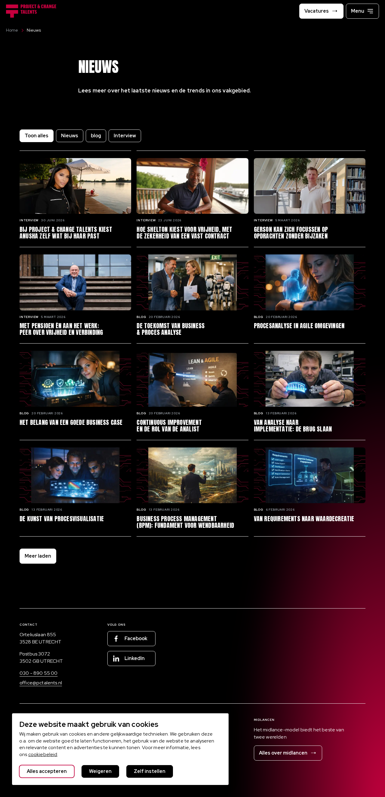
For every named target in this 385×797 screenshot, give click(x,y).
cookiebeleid (42, 754)
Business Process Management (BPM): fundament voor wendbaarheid (185, 522)
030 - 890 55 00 (38, 673)
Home (12, 30)
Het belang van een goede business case (71, 422)
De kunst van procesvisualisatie (62, 518)
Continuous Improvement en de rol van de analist (169, 425)
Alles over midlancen (283, 753)
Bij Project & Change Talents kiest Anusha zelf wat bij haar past (66, 232)
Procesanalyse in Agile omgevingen (299, 325)
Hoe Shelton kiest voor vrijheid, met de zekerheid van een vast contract (184, 232)
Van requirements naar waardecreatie (304, 518)
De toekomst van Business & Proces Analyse (171, 329)
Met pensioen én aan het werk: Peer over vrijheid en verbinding (61, 329)
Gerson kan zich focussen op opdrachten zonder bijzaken (291, 232)
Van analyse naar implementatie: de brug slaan (293, 425)
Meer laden (38, 556)
